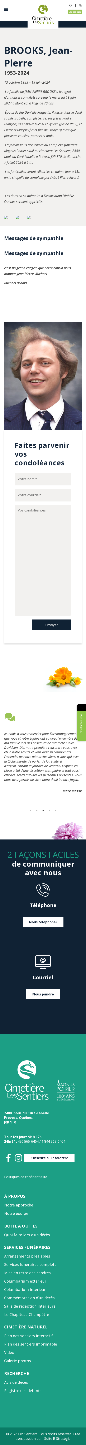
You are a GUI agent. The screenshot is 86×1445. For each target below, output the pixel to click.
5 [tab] (55, 810)
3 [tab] (43, 810)
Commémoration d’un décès (29, 1297)
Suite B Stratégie (57, 1438)
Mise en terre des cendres (27, 1272)
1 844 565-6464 (53, 1141)
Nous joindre (43, 994)
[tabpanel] (43, 754)
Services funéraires (27, 1247)
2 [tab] (37, 810)
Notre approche (18, 1205)
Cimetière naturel (26, 1327)
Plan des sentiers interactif (28, 1335)
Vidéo (9, 1352)
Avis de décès (16, 1382)
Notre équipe (16, 1213)
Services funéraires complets (30, 1264)
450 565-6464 (75, 12)
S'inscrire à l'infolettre (49, 1158)
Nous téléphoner (43, 922)
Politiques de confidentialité (25, 1177)
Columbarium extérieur (25, 1281)
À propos (14, 1196)
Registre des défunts (23, 1390)
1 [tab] (30, 810)
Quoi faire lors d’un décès (27, 1234)
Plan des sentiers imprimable (30, 1344)
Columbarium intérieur (25, 1289)
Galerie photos (17, 1360)
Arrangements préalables (27, 1256)
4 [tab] (49, 810)
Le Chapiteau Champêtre (26, 1314)
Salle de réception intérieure (30, 1306)
